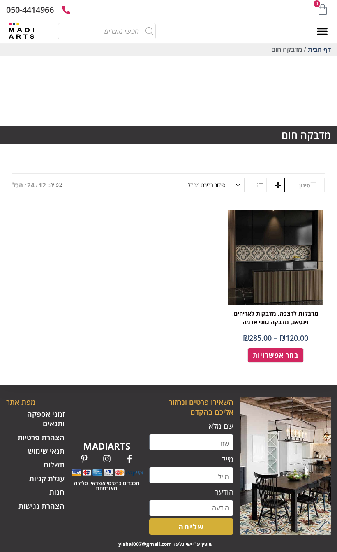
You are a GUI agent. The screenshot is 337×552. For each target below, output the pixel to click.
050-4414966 (30, 9)
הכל (17, 185)
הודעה (223, 492)
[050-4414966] (66, 10)
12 (42, 185)
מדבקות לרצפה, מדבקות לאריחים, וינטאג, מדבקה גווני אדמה (275, 317)
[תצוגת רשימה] (260, 185)
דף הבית (319, 49)
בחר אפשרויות (275, 355)
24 (31, 185)
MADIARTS (106, 446)
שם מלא (221, 426)
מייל (227, 459)
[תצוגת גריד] (278, 185)
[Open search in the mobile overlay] (110, 31)
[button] (322, 31)
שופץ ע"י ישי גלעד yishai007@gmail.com (165, 543)
